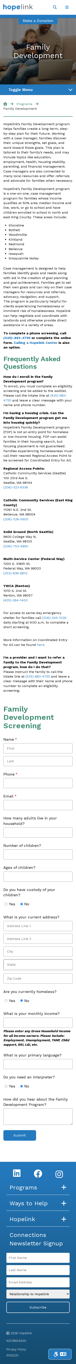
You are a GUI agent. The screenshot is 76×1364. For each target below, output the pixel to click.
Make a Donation (38, 20)
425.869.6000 (16, 1341)
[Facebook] (38, 1173)
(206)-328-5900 (15, 519)
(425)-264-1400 (15, 600)
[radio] (6, 904)
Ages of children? (19, 867)
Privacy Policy (16, 1349)
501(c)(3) (12, 1355)
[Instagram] (59, 1174)
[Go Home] (5, 104)
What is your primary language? (32, 1055)
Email (17, 796)
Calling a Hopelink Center (35, 343)
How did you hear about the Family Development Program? (35, 1102)
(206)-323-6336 (15, 487)
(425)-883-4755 (16, 338)
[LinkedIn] (16, 1173)
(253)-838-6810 (15, 573)
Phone (17, 774)
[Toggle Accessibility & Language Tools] (60, 1354)
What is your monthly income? (31, 1013)
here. (41, 645)
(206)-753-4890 (15, 546)
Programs (24, 104)
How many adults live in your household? (30, 821)
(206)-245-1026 (54, 618)
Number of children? (22, 845)
